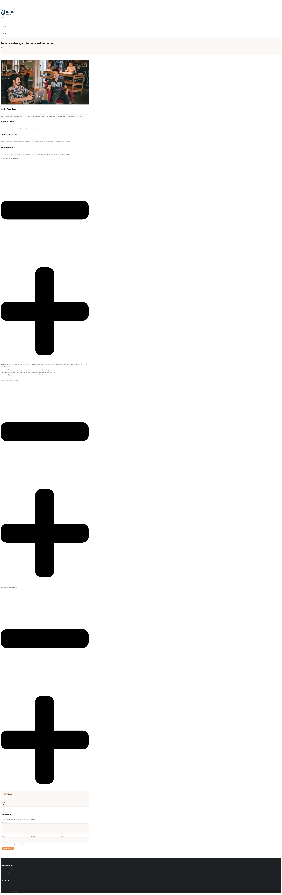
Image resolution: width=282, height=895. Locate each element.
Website (62, 836)
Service (2, 49)
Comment (5, 822)
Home (2, 47)
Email (33, 836)
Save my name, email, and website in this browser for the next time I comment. (24, 845)
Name (4, 836)
